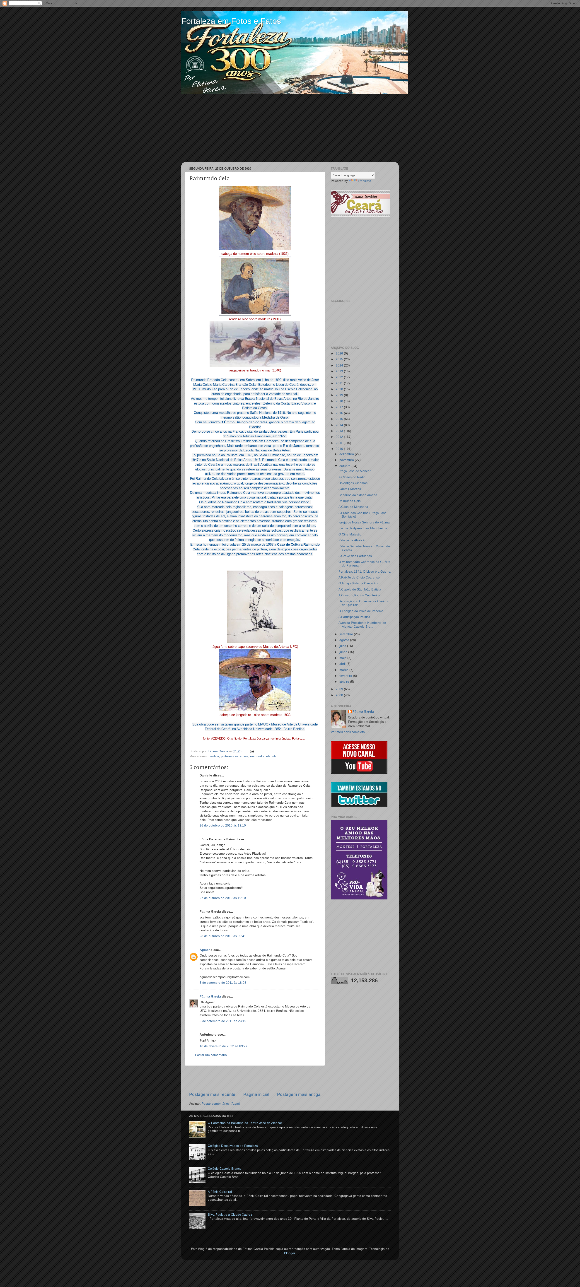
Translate (364, 181)
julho (343, 646)
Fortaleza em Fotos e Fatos (231, 21)
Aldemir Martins (349, 489)
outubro (345, 466)
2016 (340, 413)
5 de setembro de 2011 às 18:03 (223, 982)
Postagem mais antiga (299, 1094)
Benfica (213, 756)
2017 (340, 407)
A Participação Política (354, 617)
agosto (344, 640)
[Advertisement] (290, 128)
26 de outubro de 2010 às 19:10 (223, 825)
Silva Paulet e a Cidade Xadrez (230, 1214)
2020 (340, 389)
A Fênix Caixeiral (220, 1191)
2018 (340, 401)
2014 (340, 425)
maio (343, 658)
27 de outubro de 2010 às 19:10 (223, 898)
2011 (339, 443)
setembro (346, 634)
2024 (340, 365)
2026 (340, 353)
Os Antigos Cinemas (352, 483)
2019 (340, 395)
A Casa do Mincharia (353, 507)
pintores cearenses (234, 756)
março (344, 670)
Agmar (205, 950)
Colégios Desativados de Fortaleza (233, 1145)
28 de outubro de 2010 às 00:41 (223, 936)
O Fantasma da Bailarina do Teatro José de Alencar (245, 1123)
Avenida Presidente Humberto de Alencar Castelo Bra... (362, 624)
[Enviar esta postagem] (251, 751)
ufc (274, 756)
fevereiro (346, 675)
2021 (340, 383)
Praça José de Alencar (354, 471)
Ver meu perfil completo (348, 732)
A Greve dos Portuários (355, 556)
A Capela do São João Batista (359, 589)
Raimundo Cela (349, 501)
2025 (340, 359)
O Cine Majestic (349, 534)
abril (342, 663)
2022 (340, 377)
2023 (340, 371)
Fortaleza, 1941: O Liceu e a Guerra (364, 571)
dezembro (347, 454)
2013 (340, 431)
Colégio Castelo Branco (225, 1168)
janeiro (344, 681)
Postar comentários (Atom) (221, 1103)
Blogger (289, 1253)
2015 (340, 419)
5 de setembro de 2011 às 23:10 (223, 1021)
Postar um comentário (211, 1055)
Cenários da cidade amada (357, 495)
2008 (340, 695)
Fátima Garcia (210, 996)
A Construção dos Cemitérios (359, 595)
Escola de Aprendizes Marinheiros (362, 528)
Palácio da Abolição (352, 540)
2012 (340, 437)
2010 (340, 449)
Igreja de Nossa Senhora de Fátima (364, 522)
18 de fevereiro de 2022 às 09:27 (223, 1046)
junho (343, 652)
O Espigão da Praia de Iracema (361, 611)
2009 (340, 689)
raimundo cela (260, 756)
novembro (347, 460)
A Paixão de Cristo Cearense (359, 577)
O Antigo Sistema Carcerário (358, 583)
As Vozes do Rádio (351, 477)
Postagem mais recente (212, 1094)
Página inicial (256, 1094)
